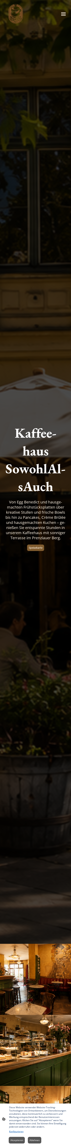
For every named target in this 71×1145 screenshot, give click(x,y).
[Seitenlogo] (16, 14)
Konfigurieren (16, 1131)
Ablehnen (35, 1140)
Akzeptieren (16, 1140)
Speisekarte (35, 547)
